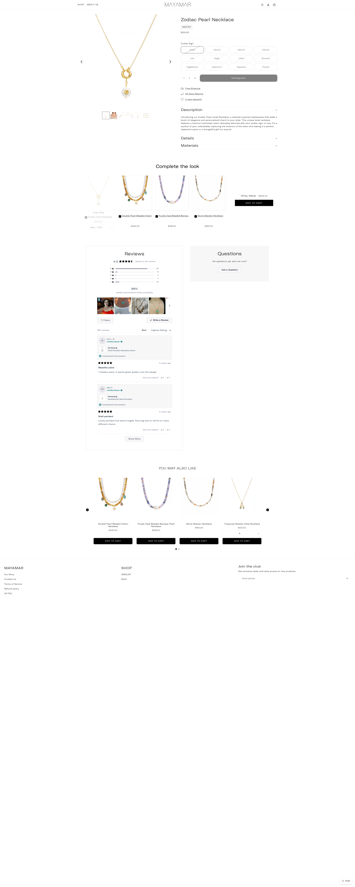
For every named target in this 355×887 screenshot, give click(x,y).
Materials (189, 145)
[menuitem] (81, 5)
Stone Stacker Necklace (210, 216)
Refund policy (11, 589)
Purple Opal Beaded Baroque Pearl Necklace (182, 216)
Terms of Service (13, 584)
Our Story (9, 575)
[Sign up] (347, 578)
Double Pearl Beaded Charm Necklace (142, 216)
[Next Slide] (169, 305)
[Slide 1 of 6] (105, 115)
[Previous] (87, 509)
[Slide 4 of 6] (129, 115)
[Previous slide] (81, 62)
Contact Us (10, 579)
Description (191, 110)
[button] (134, 268)
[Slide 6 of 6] (146, 115)
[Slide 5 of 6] (138, 115)
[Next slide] (171, 62)
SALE (124, 579)
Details (187, 138)
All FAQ (8, 594)
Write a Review (162, 321)
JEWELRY (126, 575)
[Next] (267, 509)
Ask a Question (231, 271)
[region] (134, 305)
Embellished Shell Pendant (120, 399)
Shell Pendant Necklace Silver (121, 351)
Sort (144, 330)
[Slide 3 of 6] (121, 115)
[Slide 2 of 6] (113, 115)
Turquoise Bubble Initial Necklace (242, 524)
